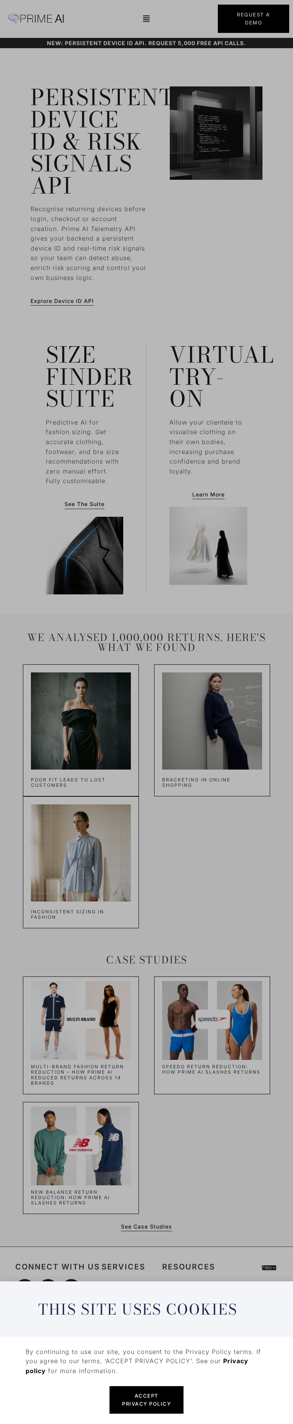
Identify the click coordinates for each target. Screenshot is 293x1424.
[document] (146, 712)
